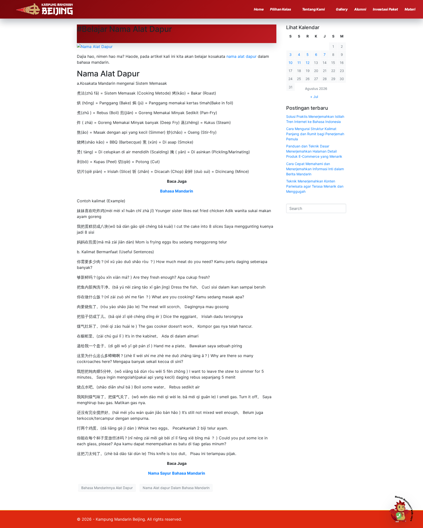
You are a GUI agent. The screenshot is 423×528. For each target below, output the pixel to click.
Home (258, 9)
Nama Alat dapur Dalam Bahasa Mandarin (176, 488)
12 (307, 62)
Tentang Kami (313, 9)
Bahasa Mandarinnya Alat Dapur (107, 488)
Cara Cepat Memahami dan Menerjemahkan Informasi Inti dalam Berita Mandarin (315, 169)
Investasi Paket (385, 9)
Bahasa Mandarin (176, 191)
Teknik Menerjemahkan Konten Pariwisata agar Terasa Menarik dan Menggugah (314, 186)
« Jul (314, 97)
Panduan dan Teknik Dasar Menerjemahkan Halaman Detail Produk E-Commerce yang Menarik (314, 151)
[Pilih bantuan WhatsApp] (403, 508)
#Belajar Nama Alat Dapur (124, 29)
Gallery (342, 9)
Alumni (360, 9)
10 (291, 62)
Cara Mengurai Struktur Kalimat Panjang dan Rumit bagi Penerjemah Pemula (315, 134)
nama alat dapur (242, 56)
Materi (410, 9)
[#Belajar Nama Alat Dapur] (95, 46)
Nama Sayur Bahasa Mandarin (176, 473)
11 (299, 62)
